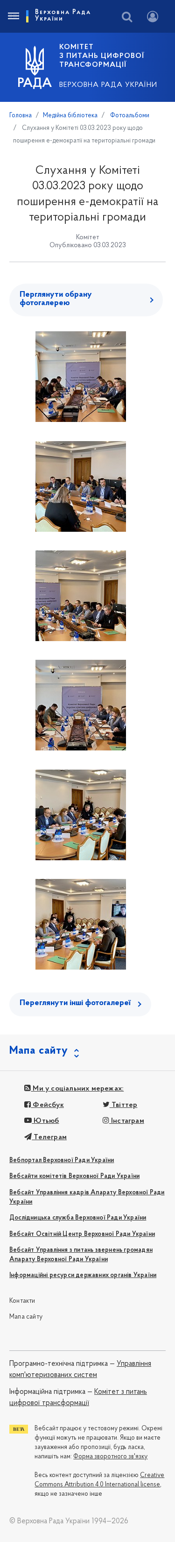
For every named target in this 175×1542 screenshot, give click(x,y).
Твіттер (124, 1105)
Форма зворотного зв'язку (110, 1456)
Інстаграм (126, 1121)
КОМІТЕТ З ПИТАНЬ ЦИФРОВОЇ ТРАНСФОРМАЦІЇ (101, 56)
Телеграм (49, 1137)
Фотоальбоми (129, 115)
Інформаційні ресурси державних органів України (82, 1275)
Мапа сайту (25, 1317)
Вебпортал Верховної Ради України (61, 1160)
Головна (20, 115)
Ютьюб (45, 1121)
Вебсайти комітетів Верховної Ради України (74, 1176)
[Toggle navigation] (13, 16)
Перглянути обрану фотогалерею (56, 299)
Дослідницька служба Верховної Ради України (77, 1217)
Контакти (22, 1301)
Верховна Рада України (108, 85)
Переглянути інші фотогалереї (75, 1003)
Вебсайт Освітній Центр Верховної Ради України (82, 1234)
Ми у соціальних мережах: (77, 1088)
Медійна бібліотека (70, 115)
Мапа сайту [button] (38, 1051)
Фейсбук (47, 1105)
